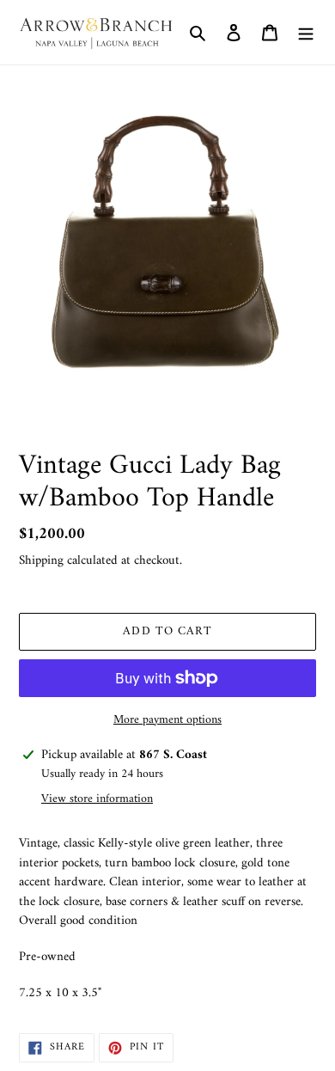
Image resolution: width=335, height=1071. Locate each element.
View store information (97, 799)
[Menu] (306, 33)
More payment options (167, 720)
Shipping (41, 560)
